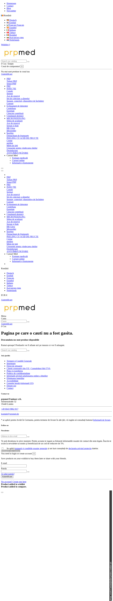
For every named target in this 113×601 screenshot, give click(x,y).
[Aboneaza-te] (28, 436)
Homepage (11, 3)
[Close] (2, 170)
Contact (10, 6)
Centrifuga (11, 108)
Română (13, 35)
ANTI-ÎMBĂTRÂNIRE (17, 153)
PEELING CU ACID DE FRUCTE (22, 138)
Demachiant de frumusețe (18, 135)
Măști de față (12, 145)
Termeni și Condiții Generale (19, 361)
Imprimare (11, 363)
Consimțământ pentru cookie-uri (110, 581)
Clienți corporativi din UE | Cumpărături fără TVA (28, 368)
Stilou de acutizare (15, 121)
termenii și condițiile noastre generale (31, 448)
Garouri (10, 103)
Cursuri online (18, 160)
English (12, 22)
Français (20, 25)
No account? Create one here (13, 482)
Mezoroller (11, 131)
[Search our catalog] (28, 61)
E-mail (4, 463)
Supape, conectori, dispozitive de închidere (25, 101)
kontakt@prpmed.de (10, 414)
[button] (12, 155)
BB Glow (11, 128)
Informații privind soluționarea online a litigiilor (27, 376)
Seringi (10, 93)
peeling (10, 143)
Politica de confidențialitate (18, 373)
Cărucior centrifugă (15, 113)
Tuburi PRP (12, 81)
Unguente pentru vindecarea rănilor (22, 148)
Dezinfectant (12, 150)
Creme (9, 140)
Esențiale (10, 111)
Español (12, 27)
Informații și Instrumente (22, 163)
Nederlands (14, 40)
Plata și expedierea (15, 371)
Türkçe (12, 32)
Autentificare (6, 300)
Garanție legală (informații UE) (20, 383)
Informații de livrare (101, 420)
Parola (4, 468)
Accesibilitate (12, 381)
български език (16, 37)
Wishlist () (5, 44)
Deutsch (13, 20)
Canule (10, 91)
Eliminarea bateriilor (15, 378)
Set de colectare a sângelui (18, 98)
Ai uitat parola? (7, 474)
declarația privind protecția (80, 448)
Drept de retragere (14, 366)
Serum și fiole (13, 126)
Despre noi (11, 386)
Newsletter (11, 11)
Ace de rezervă (13, 96)
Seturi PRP (11, 83)
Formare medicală (20, 158)
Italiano (12, 30)
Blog (9, 8)
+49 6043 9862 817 (9, 409)
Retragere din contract (10, 451)
